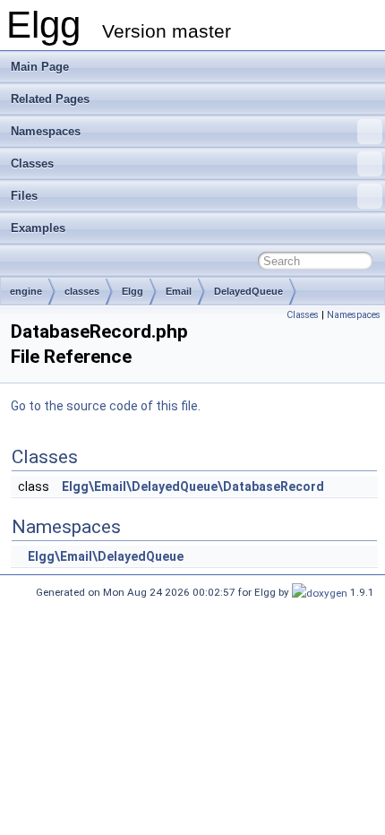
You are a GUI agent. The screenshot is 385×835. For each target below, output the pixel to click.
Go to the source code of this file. (106, 406)
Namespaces (46, 131)
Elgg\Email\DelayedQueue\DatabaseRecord (193, 486)
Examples (38, 228)
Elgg (132, 291)
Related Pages (50, 99)
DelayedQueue (248, 291)
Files (24, 195)
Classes (32, 163)
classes (81, 291)
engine (26, 291)
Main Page (40, 66)
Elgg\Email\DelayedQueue (106, 556)
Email (179, 291)
